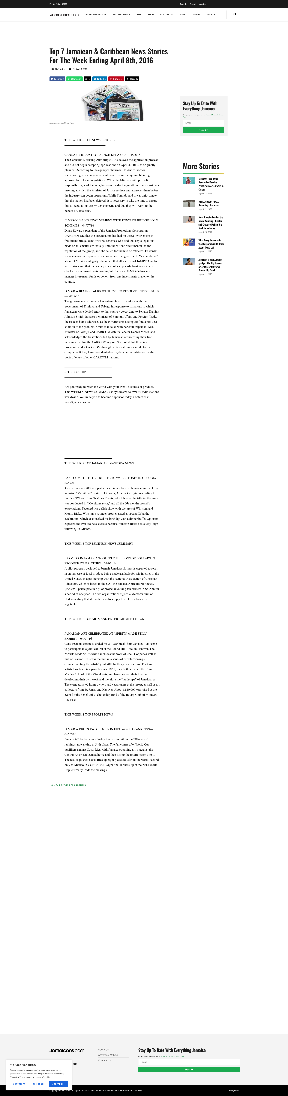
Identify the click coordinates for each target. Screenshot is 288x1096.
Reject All (39, 1084)
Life (139, 14)
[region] (39, 1075)
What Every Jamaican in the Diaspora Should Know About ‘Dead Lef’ (211, 243)
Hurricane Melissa (96, 14)
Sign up (203, 130)
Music (183, 14)
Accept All (58, 1084)
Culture (165, 14)
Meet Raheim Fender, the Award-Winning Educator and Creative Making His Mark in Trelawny (210, 222)
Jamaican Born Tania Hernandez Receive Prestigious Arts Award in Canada (211, 184)
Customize (19, 1084)
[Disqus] (139, 914)
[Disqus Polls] (139, 834)
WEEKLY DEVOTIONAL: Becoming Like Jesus (208, 203)
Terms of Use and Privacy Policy (172, 1056)
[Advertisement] (104, 35)
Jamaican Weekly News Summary (68, 785)
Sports (211, 14)
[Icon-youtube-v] (75, 1063)
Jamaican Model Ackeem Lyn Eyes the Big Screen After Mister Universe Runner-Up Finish (210, 265)
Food (151, 14)
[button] (235, 14)
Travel (196, 14)
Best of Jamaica (121, 14)
